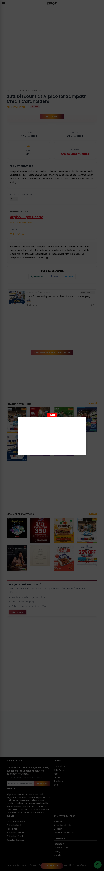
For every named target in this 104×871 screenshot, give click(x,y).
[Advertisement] (52, 436)
